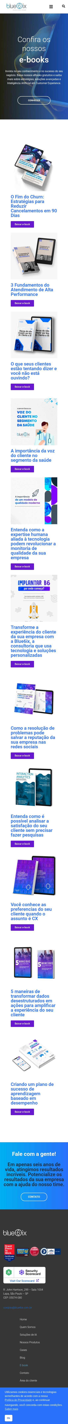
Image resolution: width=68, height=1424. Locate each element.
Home (23, 1319)
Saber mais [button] (11, 1409)
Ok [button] (8, 1418)
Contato (24, 1372)
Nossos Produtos (30, 1342)
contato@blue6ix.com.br (17, 1307)
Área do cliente (28, 1380)
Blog (22, 1357)
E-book (24, 1365)
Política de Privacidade (18, 1400)
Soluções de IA (28, 1334)
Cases (23, 1350)
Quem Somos (27, 1327)
